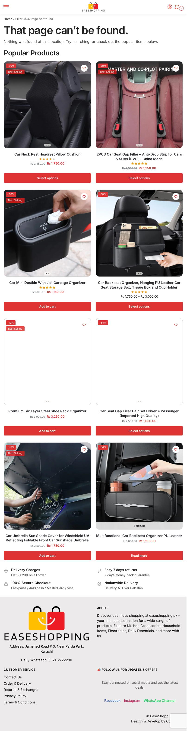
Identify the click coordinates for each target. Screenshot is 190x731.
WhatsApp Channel (159, 701)
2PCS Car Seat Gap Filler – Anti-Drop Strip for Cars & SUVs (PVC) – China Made (139, 156)
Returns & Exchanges (21, 690)
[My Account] (170, 7)
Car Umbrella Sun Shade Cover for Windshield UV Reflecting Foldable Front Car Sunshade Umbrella (47, 538)
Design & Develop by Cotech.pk (157, 721)
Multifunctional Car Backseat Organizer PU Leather (139, 536)
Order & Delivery (17, 683)
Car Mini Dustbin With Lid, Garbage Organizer (47, 282)
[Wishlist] (84, 68)
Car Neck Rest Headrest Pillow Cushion (47, 154)
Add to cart (47, 306)
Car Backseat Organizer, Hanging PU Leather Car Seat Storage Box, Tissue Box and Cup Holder (139, 284)
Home (8, 19)
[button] (177, 7)
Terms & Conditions (20, 702)
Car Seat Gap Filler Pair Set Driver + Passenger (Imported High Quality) (139, 413)
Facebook (112, 701)
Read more (139, 555)
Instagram (132, 701)
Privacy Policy (15, 696)
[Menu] (10, 6)
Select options (47, 178)
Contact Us (13, 677)
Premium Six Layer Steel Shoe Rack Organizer (47, 411)
